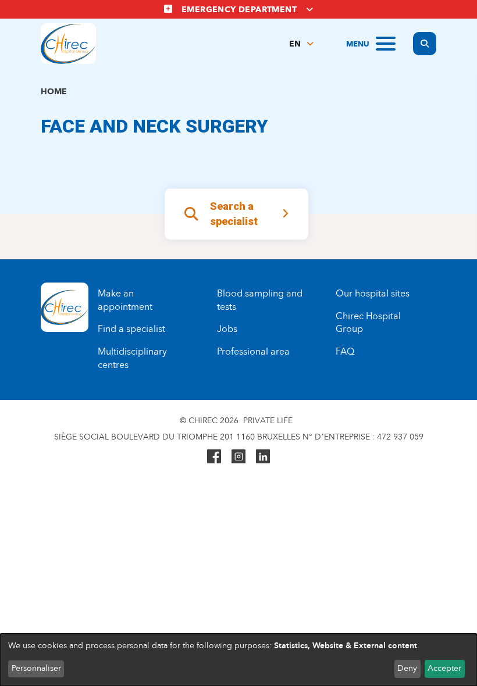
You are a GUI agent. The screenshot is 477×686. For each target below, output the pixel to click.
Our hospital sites (373, 293)
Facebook (214, 456)
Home (54, 92)
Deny (407, 668)
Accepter (444, 668)
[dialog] (238, 660)
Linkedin (263, 456)
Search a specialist (234, 214)
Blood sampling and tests (259, 300)
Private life (268, 421)
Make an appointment (125, 300)
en (295, 44)
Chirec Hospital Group (368, 322)
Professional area (253, 351)
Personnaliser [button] (36, 668)
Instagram (238, 456)
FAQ (345, 351)
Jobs (227, 328)
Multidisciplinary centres (132, 358)
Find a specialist (131, 328)
